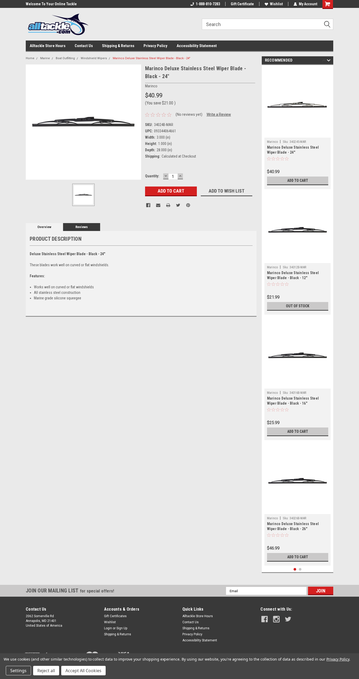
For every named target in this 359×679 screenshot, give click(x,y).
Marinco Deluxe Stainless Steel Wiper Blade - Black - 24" (151, 58)
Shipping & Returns (118, 45)
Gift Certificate (242, 4)
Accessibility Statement (197, 45)
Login (108, 628)
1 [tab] (295, 569)
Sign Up (121, 628)
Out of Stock (297, 306)
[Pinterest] (188, 205)
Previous (324, 61)
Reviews (81, 227)
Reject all (46, 670)
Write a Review (219, 114)
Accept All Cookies (83, 670)
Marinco (272, 142)
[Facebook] (148, 205)
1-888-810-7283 (208, 4)
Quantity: (152, 176)
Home (30, 58)
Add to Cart (297, 180)
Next (329, 61)
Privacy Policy (155, 45)
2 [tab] (300, 569)
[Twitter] (178, 205)
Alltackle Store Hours (47, 45)
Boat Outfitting (65, 58)
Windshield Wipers (94, 58)
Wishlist (276, 4)
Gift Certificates (115, 616)
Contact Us (84, 45)
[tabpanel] (297, 128)
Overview (44, 227)
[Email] (158, 205)
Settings (18, 670)
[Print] (168, 205)
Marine (45, 58)
